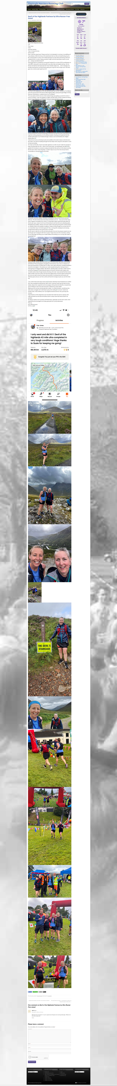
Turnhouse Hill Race (51, 9)
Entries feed (62, 1073)
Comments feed (63, 1074)
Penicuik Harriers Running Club (45, 4)
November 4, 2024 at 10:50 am (37, 1012)
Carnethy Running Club (49, 1073)
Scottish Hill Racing (48, 1079)
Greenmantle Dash (60, 9)
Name (29, 1043)
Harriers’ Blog (35, 9)
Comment (30, 1029)
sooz (41, 20)
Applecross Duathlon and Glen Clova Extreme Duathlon (39, 12)
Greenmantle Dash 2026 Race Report (82, 72)
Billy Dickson (78, 65)
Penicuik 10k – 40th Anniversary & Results (80, 84)
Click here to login (81, 14)
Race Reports (39, 996)
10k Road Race (42, 9)
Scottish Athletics (48, 1077)
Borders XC (47, 1071)
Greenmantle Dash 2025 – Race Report (81, 87)
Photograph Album (70, 9)
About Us (82, 9)
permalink (50, 996)
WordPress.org (63, 1075)
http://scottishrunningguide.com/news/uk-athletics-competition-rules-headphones (52, 1075)
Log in (61, 1071)
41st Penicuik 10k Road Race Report (81, 66)
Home (29, 9)
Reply (33, 1017)
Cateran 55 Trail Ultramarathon (81, 69)
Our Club (77, 9)
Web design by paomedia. (81, 1082)
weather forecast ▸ (81, 48)
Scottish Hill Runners (48, 1080)
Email (29, 1047)
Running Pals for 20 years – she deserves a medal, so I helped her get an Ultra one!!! (61, 13)
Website (29, 1051)
